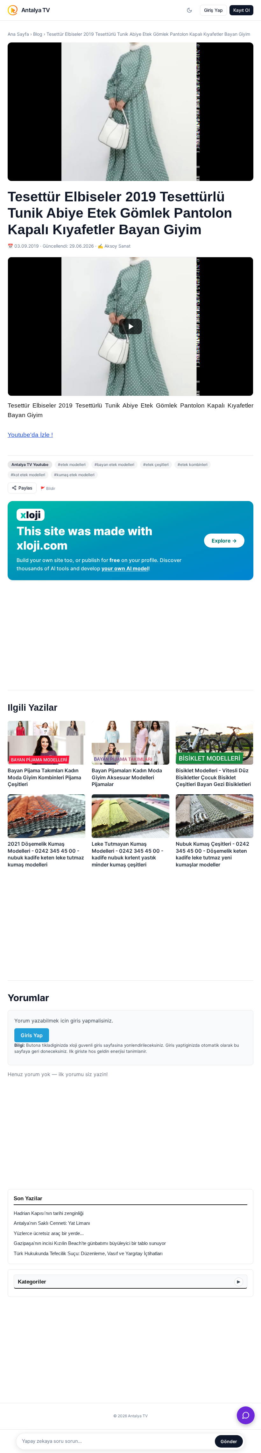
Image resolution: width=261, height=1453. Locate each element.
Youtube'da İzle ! (30, 434)
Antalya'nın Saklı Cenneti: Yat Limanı (52, 1223)
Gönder (229, 1441)
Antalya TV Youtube (29, 464)
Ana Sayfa (18, 34)
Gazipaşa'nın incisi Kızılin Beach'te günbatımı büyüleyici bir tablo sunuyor (90, 1243)
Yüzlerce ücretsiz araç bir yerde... (49, 1233)
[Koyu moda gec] (189, 10)
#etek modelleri (72, 464)
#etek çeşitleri (156, 464)
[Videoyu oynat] (130, 326)
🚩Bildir (47, 488)
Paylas (25, 488)
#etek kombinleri (193, 464)
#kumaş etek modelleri (74, 474)
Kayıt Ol (241, 10)
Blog (37, 34)
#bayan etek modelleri (114, 464)
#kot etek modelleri (28, 474)
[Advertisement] (130, 632)
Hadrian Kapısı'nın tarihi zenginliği (48, 1213)
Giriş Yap (213, 10)
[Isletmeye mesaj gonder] (246, 1415)
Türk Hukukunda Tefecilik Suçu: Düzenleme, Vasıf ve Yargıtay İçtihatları (88, 1253)
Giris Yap (32, 1035)
